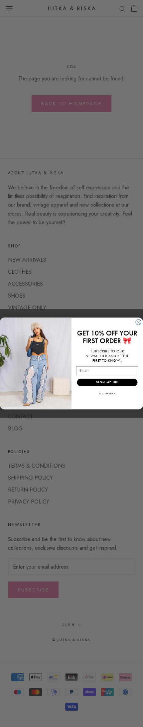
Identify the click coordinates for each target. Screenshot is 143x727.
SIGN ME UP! (107, 382)
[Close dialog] (138, 322)
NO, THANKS (107, 393)
